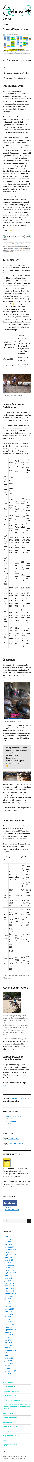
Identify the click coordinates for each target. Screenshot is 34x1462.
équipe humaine (18, 1098)
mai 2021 (8, 1340)
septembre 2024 (11, 1273)
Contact (6, 1440)
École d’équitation (10, 1387)
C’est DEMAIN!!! (10, 1121)
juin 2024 (8, 1281)
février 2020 (9, 1366)
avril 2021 (8, 1342)
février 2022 (9, 1324)
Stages (5, 1085)
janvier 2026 (9, 1247)
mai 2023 (8, 1301)
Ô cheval (8, 1207)
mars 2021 (8, 1345)
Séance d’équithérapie (13, 1400)
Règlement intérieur (11, 1436)
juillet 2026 (9, 1239)
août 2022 (8, 1312)
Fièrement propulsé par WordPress (14, 1458)
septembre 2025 (11, 1255)
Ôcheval (7, 19)
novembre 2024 (10, 1268)
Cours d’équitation (11, 1391)
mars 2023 (8, 1306)
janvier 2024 (9, 1286)
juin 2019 (8, 1373)
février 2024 (9, 1283)
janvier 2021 (9, 1348)
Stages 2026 (8, 1413)
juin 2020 (8, 1361)
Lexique (6, 1431)
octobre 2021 (9, 1327)
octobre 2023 (9, 1291)
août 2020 (8, 1355)
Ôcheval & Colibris (15, 1144)
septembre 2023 (11, 1293)
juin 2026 (8, 1242)
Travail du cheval (10, 1418)
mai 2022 (8, 1319)
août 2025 (8, 1257)
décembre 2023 (10, 1288)
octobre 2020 (9, 1353)
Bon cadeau (7, 1422)
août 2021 (8, 1332)
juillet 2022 (9, 1314)
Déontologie (8, 1382)
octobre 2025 (9, 1252)
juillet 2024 (9, 1278)
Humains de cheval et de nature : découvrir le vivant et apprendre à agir (17, 1407)
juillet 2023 (9, 1296)
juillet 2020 (9, 1358)
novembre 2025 (10, 1250)
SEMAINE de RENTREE (13, 1116)
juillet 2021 (9, 1335)
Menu (6, 24)
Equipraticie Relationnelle (13, 1445)
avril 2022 (8, 1322)
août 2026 (8, 1237)
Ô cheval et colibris (12, 1209)
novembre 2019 (10, 1371)
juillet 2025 (9, 1260)
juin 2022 (8, 1317)
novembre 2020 (10, 1350)
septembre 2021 (10, 1330)
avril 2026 (8, 1244)
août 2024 (8, 1275)
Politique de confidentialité (17, 1456)
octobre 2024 (9, 1270)
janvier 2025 (9, 1265)
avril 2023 (8, 1304)
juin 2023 (8, 1299)
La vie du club (13, 1139)
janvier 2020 (9, 1368)
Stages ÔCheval (10, 1396)
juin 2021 (8, 1337)
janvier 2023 (9, 1309)
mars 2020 (9, 1363)
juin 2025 (8, 1262)
